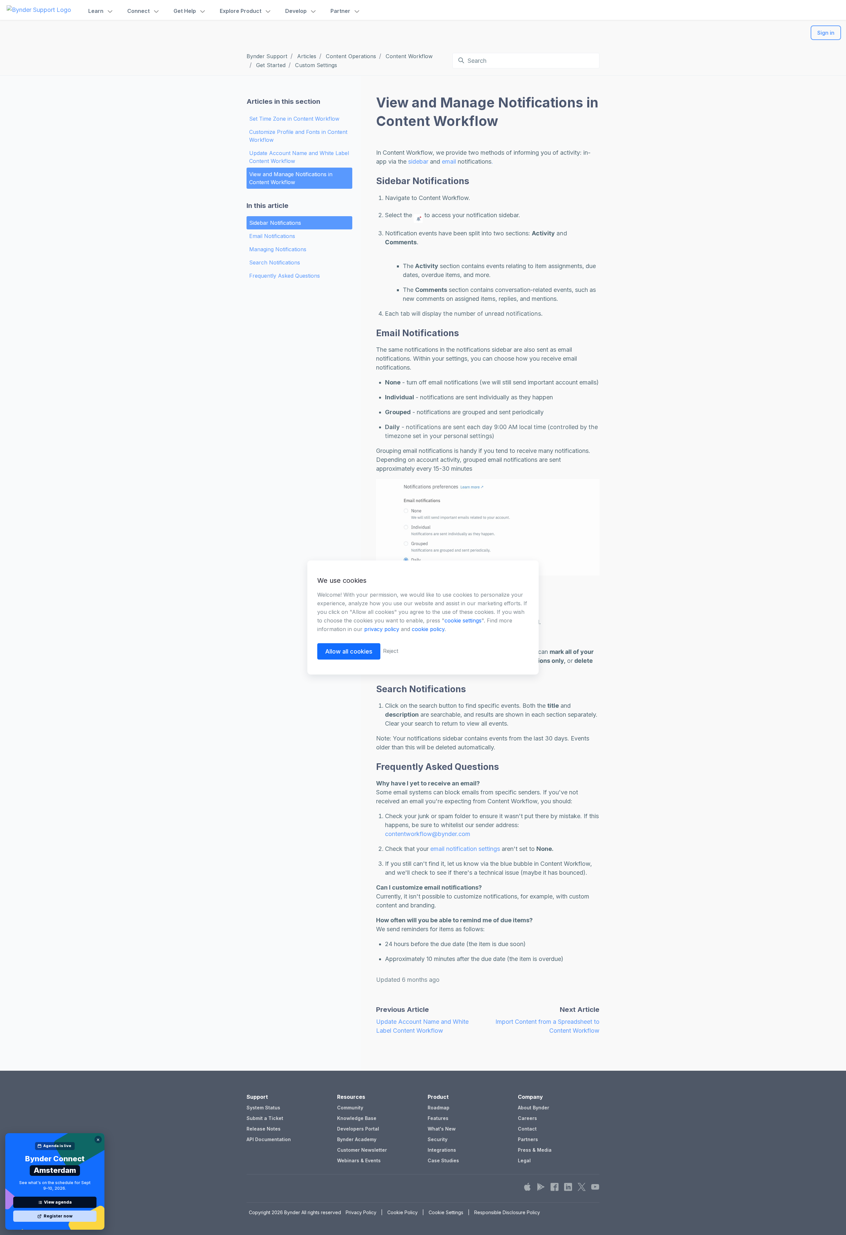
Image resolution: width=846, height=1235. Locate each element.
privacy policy (381, 629)
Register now (58, 1216)
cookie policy (428, 629)
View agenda (58, 1202)
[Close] (98, 1139)
